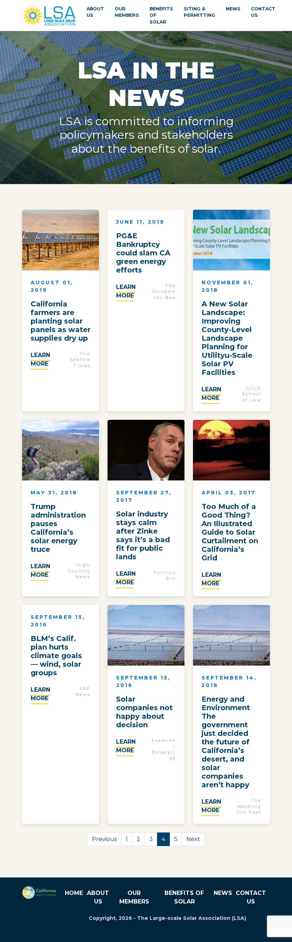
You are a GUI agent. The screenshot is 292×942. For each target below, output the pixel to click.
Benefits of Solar (161, 15)
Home (74, 893)
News (233, 8)
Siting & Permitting (199, 12)
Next (193, 839)
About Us (95, 12)
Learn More (40, 359)
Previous (104, 839)
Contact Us (263, 12)
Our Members (127, 12)
